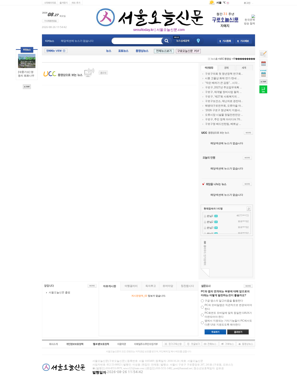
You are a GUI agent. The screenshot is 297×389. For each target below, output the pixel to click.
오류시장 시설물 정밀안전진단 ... (224, 114)
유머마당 (168, 285)
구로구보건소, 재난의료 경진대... (224, 101)
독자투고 (150, 285)
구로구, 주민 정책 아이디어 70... (223, 119)
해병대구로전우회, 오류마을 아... (224, 105)
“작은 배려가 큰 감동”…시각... (222, 82)
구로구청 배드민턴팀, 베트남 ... (223, 123)
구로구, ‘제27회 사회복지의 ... (222, 96)
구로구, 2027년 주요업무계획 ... (223, 87)
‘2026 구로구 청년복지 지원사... (223, 110)
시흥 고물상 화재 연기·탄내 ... (222, 78)
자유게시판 (109, 286)
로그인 (247, 3)
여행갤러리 (131, 285)
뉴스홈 (214, 58)
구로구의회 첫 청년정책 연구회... (224, 73)
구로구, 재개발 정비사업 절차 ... (223, 91)
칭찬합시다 (187, 285)
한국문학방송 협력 (249, 21)
